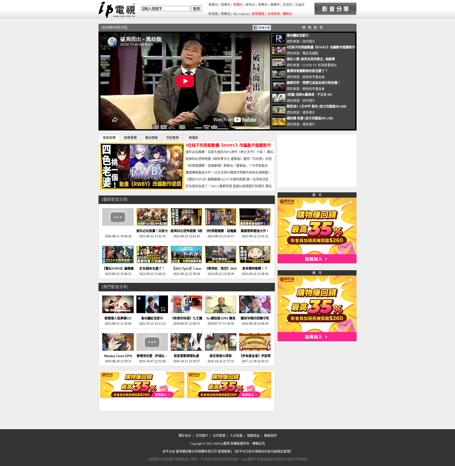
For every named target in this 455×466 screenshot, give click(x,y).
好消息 (213, 14)
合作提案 (219, 436)
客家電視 (258, 14)
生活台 (287, 5)
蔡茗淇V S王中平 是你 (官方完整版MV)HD (317, 106)
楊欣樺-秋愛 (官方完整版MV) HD (310, 118)
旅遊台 (225, 5)
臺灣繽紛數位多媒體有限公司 (196, 451)
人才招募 (236, 436)
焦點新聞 (109, 138)
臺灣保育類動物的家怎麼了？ (307, 71)
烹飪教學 (172, 138)
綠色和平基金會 (314, 77)
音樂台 (263, 5)
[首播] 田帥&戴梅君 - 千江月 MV (310, 95)
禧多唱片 (309, 112)
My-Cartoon (241, 14)
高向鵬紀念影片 (298, 35)
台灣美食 (273, 14)
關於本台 (185, 436)
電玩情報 (151, 138)
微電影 (193, 138)
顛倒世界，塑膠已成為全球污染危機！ (313, 83)
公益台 (300, 5)
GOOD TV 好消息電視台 (320, 65)
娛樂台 (275, 5)
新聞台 (238, 5)
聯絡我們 (270, 436)
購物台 (287, 14)
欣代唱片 (309, 41)
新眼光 (225, 14)
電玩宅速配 (310, 53)
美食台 (213, 5)
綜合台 (250, 5)
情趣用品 (253, 436)
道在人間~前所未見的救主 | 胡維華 (311, 59)
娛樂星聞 (130, 138)
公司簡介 (202, 436)
